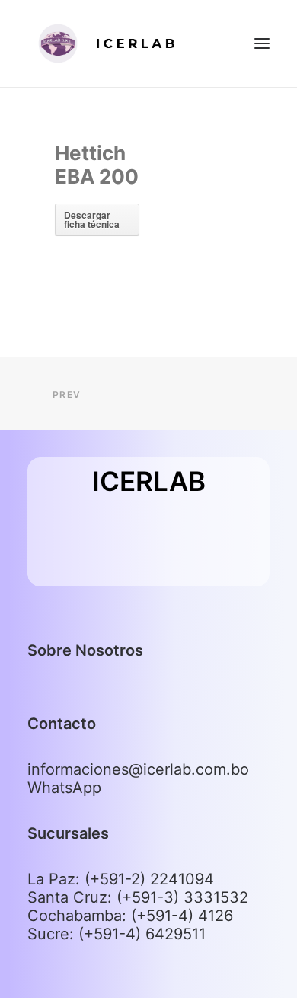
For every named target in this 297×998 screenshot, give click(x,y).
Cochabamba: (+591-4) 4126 (130, 916)
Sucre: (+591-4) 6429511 (116, 934)
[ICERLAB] (118, 43)
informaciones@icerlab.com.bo (138, 769)
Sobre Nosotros (85, 650)
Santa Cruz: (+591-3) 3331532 (137, 897)
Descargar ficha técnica (92, 219)
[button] (262, 43)
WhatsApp (64, 787)
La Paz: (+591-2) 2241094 (120, 879)
